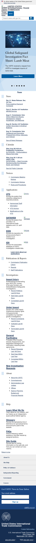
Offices (13, 388)
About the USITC (17, 378)
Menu (11, 14)
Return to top (6, 452)
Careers (6, 483)
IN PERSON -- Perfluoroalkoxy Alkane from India (16, 153)
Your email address (8, 493)
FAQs (8, 431)
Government (7, 478)
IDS (8, 242)
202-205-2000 (10, 540)
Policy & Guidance (9, 467)
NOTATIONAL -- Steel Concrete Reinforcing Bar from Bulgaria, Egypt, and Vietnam (16, 163)
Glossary (10, 419)
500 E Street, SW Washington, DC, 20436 (25, 535)
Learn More (18, 76)
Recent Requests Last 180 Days (17, 350)
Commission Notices (18, 182)
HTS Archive (14, 208)
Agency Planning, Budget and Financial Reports (17, 393)
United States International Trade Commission (18, 8)
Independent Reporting (11, 473)
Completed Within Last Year (17, 360)
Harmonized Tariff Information (16, 204)
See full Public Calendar (14, 168)
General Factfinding (11, 336)
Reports (13, 267)
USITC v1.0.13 (29, 508)
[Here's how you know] (18, 2)
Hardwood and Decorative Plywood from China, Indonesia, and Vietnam (17, 135)
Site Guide (11, 441)
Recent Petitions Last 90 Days (16, 292)
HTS (8, 194)
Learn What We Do (15, 410)
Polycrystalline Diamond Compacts (14, 105)
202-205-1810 (28, 540)
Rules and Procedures (18, 185)
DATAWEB (11, 217)
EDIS (8, 231)
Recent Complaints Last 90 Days (17, 320)
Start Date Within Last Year (17, 355)
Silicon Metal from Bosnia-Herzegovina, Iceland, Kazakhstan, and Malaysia (15, 118)
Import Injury (12, 279)
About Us (6, 457)
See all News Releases (14, 140)
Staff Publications (17, 270)
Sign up (15, 502)
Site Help (6, 462)
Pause (19, 92)
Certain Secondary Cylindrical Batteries (16, 127)
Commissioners (16, 380)
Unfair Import (12, 307)
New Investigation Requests (15, 367)
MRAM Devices (11, 111)
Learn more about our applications (19, 253)
